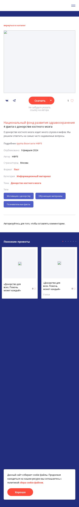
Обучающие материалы (50, 196)
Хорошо (20, 492)
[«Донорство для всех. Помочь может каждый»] (20, 263)
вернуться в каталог (15, 25)
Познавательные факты (18, 204)
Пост (16, 169)
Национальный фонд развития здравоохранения (39, 123)
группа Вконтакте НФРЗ (29, 143)
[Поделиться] (7, 100)
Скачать (40, 100)
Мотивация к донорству (18, 196)
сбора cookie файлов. (32, 482)
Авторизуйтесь (12, 223)
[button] (62, 241)
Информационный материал (34, 176)
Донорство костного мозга (26, 183)
